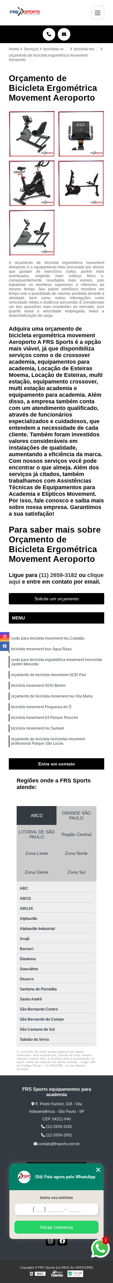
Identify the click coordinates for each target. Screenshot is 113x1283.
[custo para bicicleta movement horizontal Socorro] (81, 183)
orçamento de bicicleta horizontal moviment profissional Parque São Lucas (48, 741)
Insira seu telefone (56, 1198)
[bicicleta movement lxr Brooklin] (32, 134)
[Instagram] (50, 1241)
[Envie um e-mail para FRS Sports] (64, 34)
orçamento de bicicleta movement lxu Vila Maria (52, 696)
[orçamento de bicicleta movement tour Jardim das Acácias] (32, 183)
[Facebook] (62, 1241)
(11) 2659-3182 (59, 575)
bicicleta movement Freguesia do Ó (41, 707)
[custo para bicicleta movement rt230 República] (81, 134)
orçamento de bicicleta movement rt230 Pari (48, 675)
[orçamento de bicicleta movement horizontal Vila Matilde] (32, 233)
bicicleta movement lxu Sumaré (37, 728)
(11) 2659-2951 (58, 1135)
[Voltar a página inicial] (25, 12)
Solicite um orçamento (57, 598)
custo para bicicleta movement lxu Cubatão (47, 638)
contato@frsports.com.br (58, 1144)
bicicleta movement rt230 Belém (38, 685)
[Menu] (97, 12)
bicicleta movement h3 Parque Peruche (44, 717)
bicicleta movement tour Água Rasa (41, 649)
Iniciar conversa (56, 1227)
